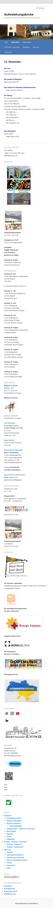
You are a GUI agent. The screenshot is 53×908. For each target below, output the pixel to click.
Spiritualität (15, 42)
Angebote (26, 47)
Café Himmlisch (9, 423)
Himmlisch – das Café (12, 47)
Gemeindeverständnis (15, 855)
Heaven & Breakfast (14, 820)
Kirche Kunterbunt (14, 823)
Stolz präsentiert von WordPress (26, 903)
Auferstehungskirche (19, 14)
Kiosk (9, 836)
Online (9, 862)
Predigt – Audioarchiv (15, 847)
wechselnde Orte (15, 455)
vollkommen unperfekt (15, 857)
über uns (36, 47)
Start (6, 42)
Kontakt (10, 852)
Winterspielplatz (16, 826)
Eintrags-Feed (9, 888)
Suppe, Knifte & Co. (11, 477)
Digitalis (10, 834)
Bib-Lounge (11, 831)
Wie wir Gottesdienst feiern (17, 860)
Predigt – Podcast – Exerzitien (15, 841)
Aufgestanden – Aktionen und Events (21, 828)
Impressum (8, 52)
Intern (9, 868)
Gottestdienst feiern (14, 818)
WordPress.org (10, 894)
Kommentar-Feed (10, 891)
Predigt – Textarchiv (14, 844)
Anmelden (8, 886)
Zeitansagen (27, 42)
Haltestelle (11, 839)
